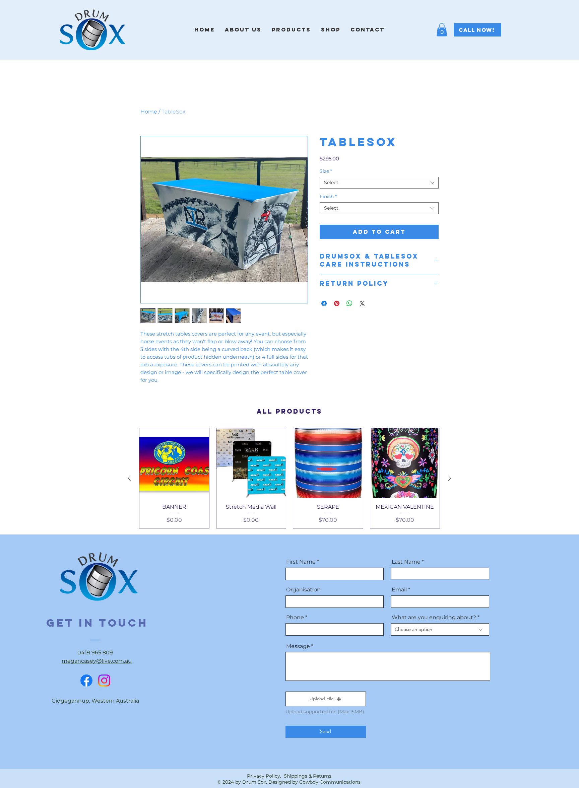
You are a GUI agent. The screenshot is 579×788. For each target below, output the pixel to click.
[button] (441, 29)
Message (298, 646)
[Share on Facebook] (324, 303)
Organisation (303, 589)
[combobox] (379, 183)
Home (148, 112)
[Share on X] (362, 303)
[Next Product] (450, 478)
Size (326, 171)
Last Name (406, 562)
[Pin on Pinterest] (337, 303)
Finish (328, 197)
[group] (289, 478)
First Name (301, 562)
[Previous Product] (129, 478)
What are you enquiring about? (434, 617)
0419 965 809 (95, 652)
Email (399, 589)
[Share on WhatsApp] (349, 303)
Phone (295, 617)
